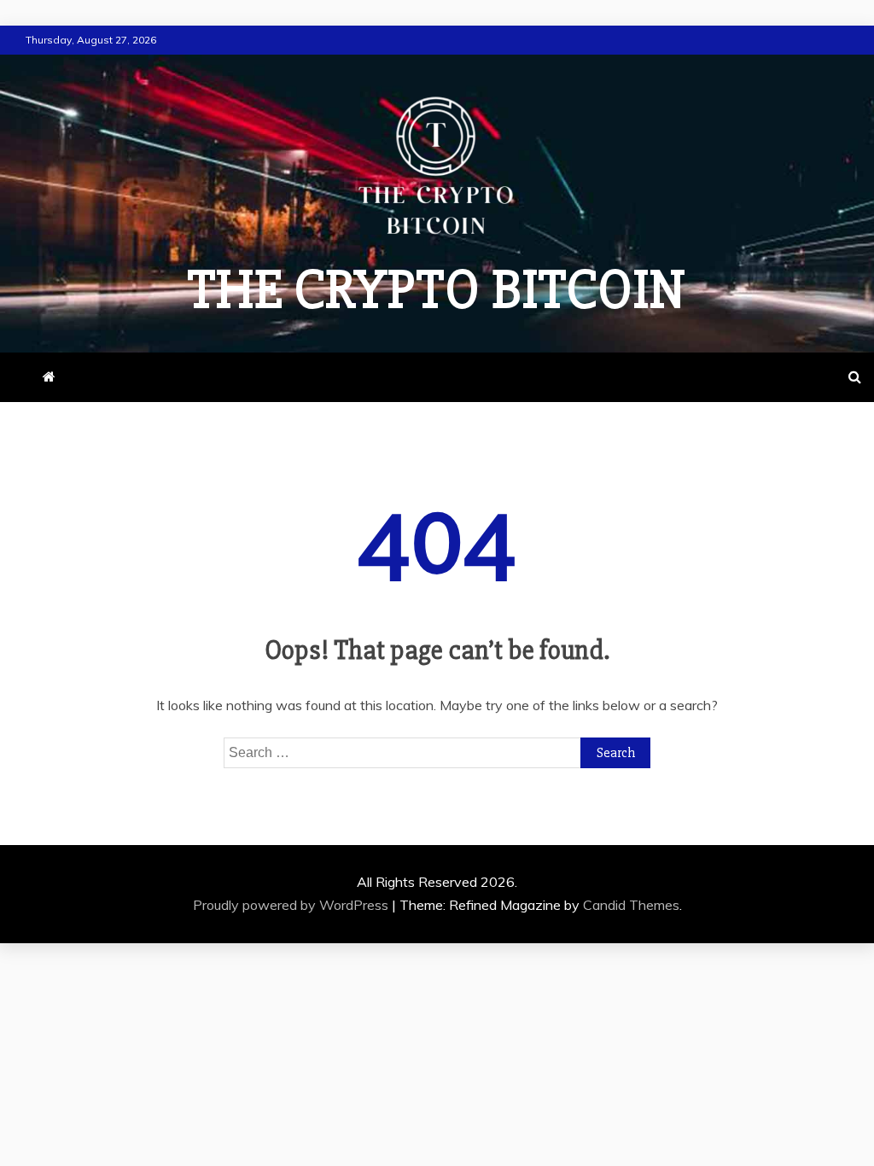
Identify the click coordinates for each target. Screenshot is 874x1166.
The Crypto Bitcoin (437, 290)
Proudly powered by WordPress (292, 904)
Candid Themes (631, 904)
